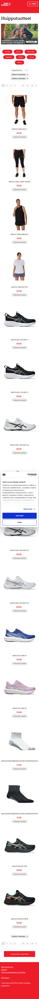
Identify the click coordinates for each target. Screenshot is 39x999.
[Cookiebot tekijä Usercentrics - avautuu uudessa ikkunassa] (28, 474)
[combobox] (19, 70)
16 (32, 85)
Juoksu (18, 52)
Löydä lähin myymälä (19, 954)
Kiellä (19, 522)
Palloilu (20, 57)
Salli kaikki (19, 516)
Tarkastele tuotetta (19, 137)
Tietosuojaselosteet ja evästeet (13, 972)
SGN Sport (5, 978)
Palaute (4, 970)
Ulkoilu (19, 62)
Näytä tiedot (28, 509)
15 (27, 85)
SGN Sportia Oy (7, 967)
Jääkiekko (9, 57)
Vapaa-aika (30, 52)
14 (23, 85)
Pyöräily (7, 52)
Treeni (31, 57)
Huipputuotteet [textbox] (19, 70)
